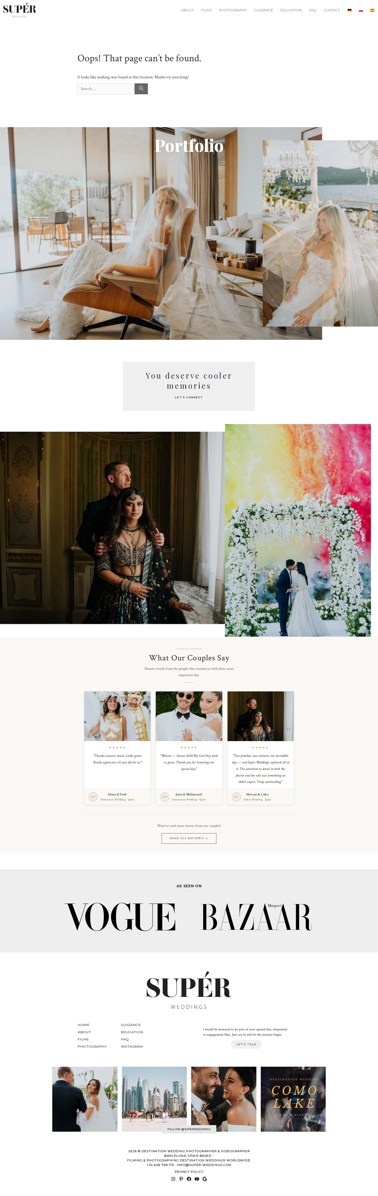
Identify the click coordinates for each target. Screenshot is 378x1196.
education (132, 1032)
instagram (132, 1046)
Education (291, 10)
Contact (332, 10)
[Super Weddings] (19, 10)
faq (125, 1039)
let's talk (246, 1044)
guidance (131, 1025)
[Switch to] (349, 10)
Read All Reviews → (189, 838)
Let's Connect (189, 397)
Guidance (263, 10)
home (83, 1025)
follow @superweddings (189, 1129)
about (84, 1032)
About (187, 10)
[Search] (141, 89)
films (83, 1039)
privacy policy (189, 1172)
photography (92, 1046)
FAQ (312, 10)
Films (206, 10)
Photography (233, 10)
